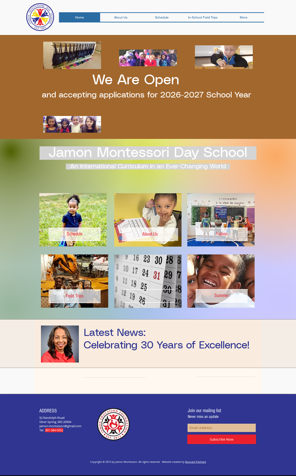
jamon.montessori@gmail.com (60, 426)
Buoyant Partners (195, 461)
